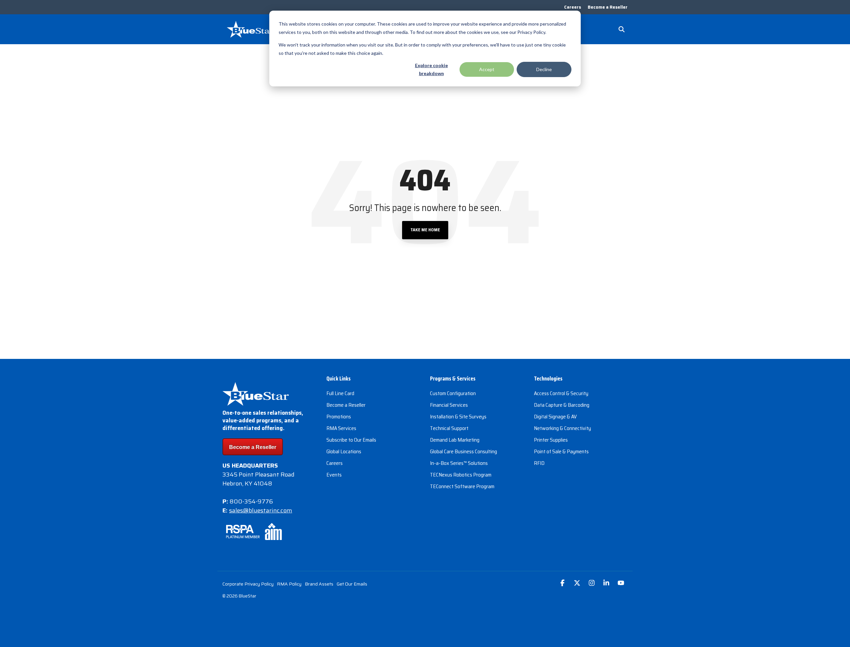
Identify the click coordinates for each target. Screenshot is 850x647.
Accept (486, 69)
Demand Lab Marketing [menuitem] (454, 440)
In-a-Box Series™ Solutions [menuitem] (459, 463)
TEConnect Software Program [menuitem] (462, 486)
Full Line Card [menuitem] (340, 393)
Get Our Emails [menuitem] (352, 584)
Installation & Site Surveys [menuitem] (458, 416)
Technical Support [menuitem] (449, 428)
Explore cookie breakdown (431, 69)
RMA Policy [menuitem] (289, 584)
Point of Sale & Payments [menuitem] (561, 451)
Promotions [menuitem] (338, 416)
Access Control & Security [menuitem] (561, 393)
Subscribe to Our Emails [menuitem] (351, 440)
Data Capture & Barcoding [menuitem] (561, 405)
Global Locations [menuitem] (343, 451)
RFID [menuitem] (539, 463)
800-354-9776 (251, 501)
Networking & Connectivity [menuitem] (562, 428)
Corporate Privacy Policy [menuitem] (248, 584)
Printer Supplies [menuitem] (551, 440)
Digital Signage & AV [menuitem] (555, 416)
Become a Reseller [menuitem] (608, 7)
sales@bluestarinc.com (260, 510)
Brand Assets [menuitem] (319, 584)
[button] (563, 583)
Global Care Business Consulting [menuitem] (463, 451)
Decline (544, 69)
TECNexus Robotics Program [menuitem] (460, 475)
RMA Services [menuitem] (341, 428)
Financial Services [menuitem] (449, 405)
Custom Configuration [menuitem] (453, 393)
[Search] (621, 29)
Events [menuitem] (334, 475)
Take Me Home (425, 229)
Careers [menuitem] (572, 7)
